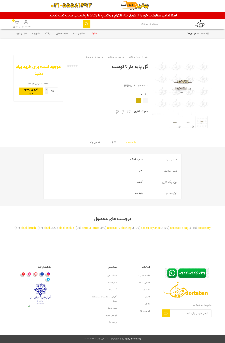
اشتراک (166, 313)
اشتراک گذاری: (140, 112)
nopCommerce (133, 339)
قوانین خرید (111, 315)
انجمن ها (145, 311)
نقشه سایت (144, 276)
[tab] (131, 142)
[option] (201, 122)
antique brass (90, 228)
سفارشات (112, 283)
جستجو (86, 24)
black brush (28, 228)
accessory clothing (119, 228)
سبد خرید (112, 308)
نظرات (113, 142)
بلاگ (147, 304)
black (47, 228)
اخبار (147, 297)
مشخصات (131, 142)
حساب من (26, 26)
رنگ (145, 95)
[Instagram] (47, 274)
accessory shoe (151, 228)
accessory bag (179, 228)
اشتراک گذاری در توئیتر (128, 112)
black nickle (66, 228)
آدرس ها (113, 290)
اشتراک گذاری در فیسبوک (123, 112)
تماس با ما (94, 142)
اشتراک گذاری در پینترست (117, 112)
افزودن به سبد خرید (31, 91)
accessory (204, 228)
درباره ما (113, 322)
